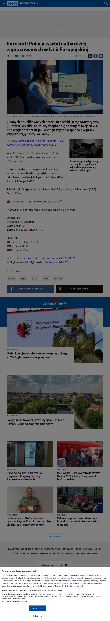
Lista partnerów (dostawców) (14, 601)
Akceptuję (37, 608)
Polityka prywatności (74, 586)
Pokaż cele (37, 616)
